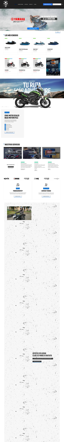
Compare (6, 53)
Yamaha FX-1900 (35, 49)
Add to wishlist (5, 53)
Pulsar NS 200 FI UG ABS (36, 70)
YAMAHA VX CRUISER (7, 47)
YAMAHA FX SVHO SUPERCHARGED (23, 49)
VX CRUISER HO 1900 (49, 49)
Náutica (9, 46)
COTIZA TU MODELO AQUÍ (33, 28)
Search (60, 4)
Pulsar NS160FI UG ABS (22, 70)
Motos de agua (6, 46)
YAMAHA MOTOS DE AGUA (47, 4)
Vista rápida (7, 53)
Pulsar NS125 (6, 70)
